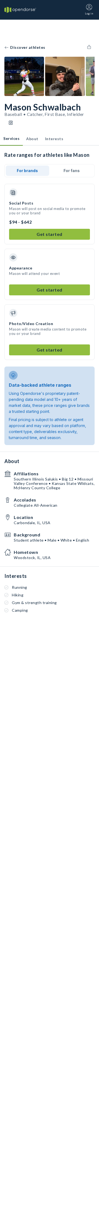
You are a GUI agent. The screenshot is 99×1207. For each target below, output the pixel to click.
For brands (27, 170)
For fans (72, 170)
